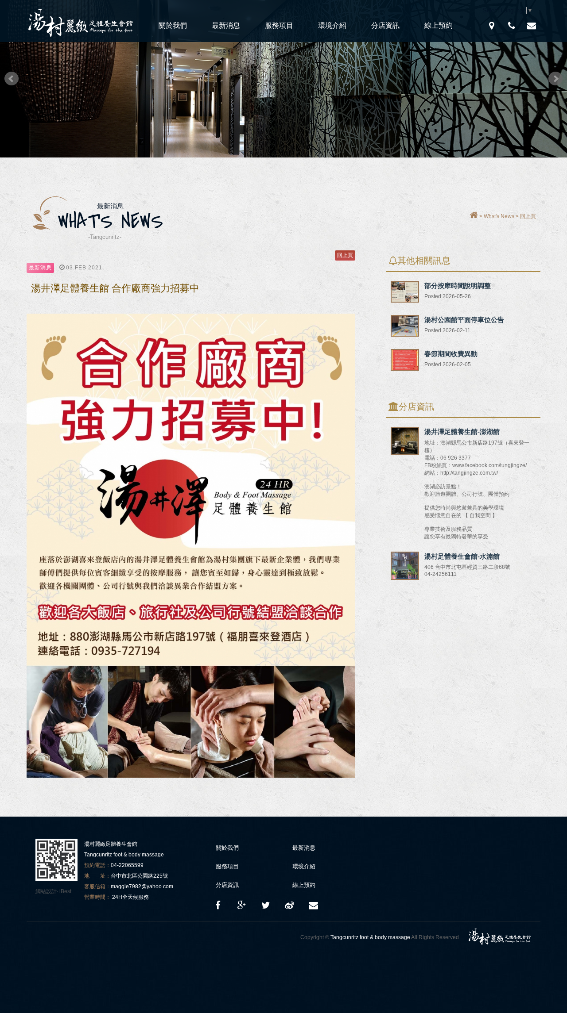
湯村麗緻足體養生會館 (82, 21)
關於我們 (173, 25)
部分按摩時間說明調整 (457, 285)
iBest (65, 891)
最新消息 (226, 25)
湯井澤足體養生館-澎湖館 (462, 431)
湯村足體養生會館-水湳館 (462, 556)
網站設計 (46, 891)
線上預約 (438, 25)
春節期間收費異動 (451, 353)
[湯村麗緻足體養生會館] (265, 905)
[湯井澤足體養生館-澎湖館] (405, 453)
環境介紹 (332, 25)
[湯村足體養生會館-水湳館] (405, 578)
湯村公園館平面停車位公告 (464, 319)
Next (555, 79)
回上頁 (528, 216)
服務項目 (279, 25)
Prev (11, 79)
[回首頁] (474, 216)
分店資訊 (385, 25)
